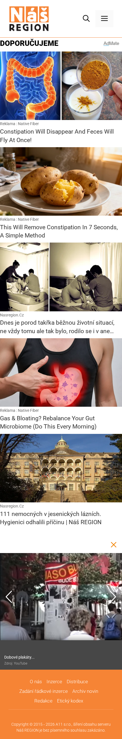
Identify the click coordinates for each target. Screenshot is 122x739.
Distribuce (77, 681)
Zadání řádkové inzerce (43, 691)
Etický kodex (70, 701)
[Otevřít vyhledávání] (86, 18)
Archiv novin (85, 691)
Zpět (113, 544)
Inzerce (54, 681)
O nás (36, 681)
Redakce (43, 701)
